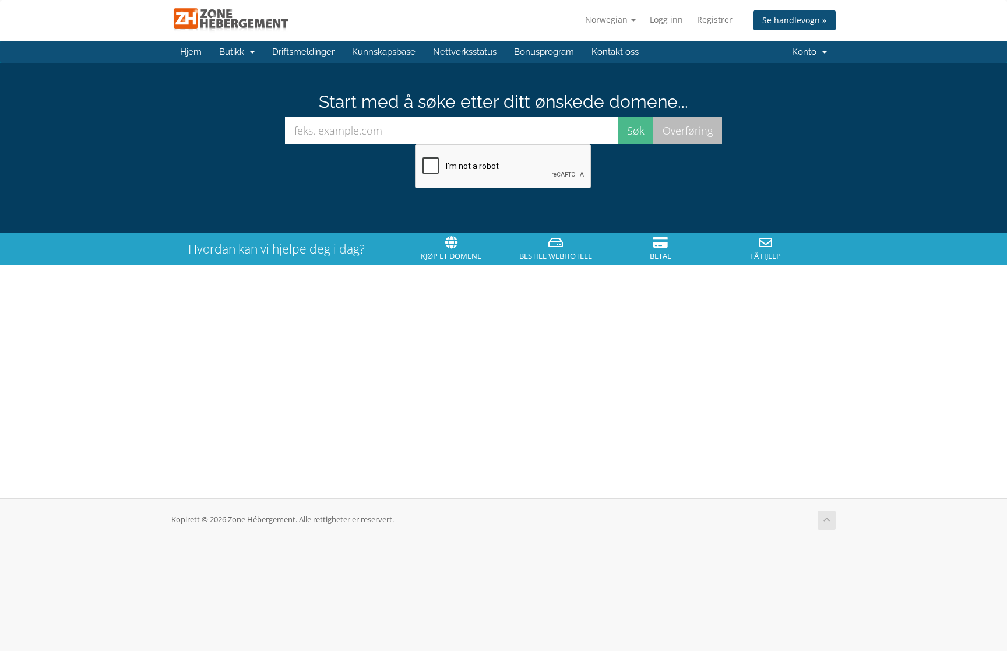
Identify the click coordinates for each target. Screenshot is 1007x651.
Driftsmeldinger (303, 52)
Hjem (191, 52)
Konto (806, 52)
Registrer (715, 19)
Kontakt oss (615, 52)
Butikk (234, 52)
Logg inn (666, 19)
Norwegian (607, 19)
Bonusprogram (544, 52)
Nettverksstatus (465, 52)
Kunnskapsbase (384, 52)
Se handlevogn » (794, 20)
